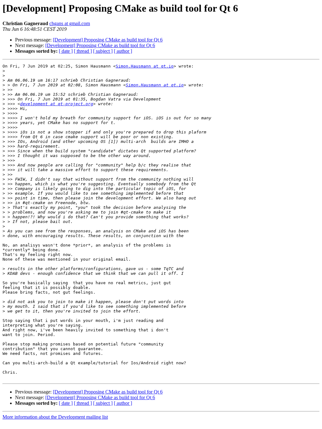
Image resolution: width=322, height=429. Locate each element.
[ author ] (123, 51)
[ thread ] (83, 51)
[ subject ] (103, 51)
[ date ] (66, 51)
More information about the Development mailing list (55, 417)
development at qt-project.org (56, 103)
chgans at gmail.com (69, 23)
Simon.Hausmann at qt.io (145, 66)
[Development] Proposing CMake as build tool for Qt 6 (108, 39)
